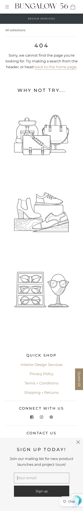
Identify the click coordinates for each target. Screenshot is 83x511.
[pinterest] (51, 417)
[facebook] (32, 417)
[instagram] (41, 417)
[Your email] (41, 478)
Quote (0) (79, 379)
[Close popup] (78, 443)
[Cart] (73, 7)
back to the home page (55, 67)
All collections (15, 30)
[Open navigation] (10, 6)
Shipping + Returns (41, 392)
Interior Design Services (42, 365)
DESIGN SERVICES (41, 18)
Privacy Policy (42, 374)
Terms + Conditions (41, 383)
